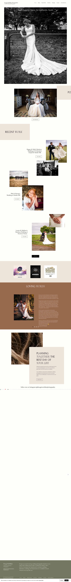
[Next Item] (68, 474)
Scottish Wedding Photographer (9, 3)
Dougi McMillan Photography (11, 2)
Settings (61, 580)
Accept (66, 580)
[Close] (69, 580)
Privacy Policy (41, 580)
